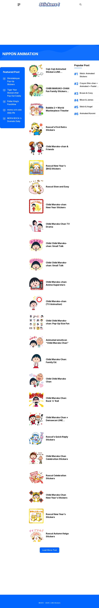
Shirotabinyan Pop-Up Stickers (13, 81)
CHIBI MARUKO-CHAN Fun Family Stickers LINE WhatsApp (57, 91)
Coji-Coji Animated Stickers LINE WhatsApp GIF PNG (56, 72)
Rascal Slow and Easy (57, 186)
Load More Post (49, 550)
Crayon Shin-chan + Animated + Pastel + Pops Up (89, 86)
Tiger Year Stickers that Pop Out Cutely (14, 93)
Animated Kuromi (87, 113)
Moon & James (86, 100)
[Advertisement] (49, 26)
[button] (80, 4)
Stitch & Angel (86, 106)
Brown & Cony (86, 93)
